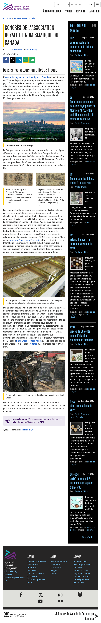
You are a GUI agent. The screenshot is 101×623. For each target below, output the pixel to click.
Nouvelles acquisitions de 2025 (81, 406)
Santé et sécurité (81, 576)
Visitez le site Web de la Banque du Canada (76, 617)
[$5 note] (18, 179)
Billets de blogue (27, 429)
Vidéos (53, 573)
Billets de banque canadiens (58, 563)
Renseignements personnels (81, 581)
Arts (87, 314)
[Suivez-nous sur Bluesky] (80, 595)
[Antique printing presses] (34, 371)
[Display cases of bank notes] (34, 276)
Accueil (7, 18)
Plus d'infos (87, 537)
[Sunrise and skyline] (34, 122)
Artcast (33, 343)
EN (97, 4)
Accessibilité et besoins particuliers (83, 563)
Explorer (80, 11)
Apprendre (94, 11)
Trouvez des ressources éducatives (33, 567)
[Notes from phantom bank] (50, 179)
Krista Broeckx (81, 186)
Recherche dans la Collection (35, 575)
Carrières (78, 567)
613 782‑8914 (9, 572)
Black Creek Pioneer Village (29, 340)
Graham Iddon (81, 55)
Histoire (73, 317)
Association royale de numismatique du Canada (26, 77)
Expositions (55, 567)
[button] (6, 60)
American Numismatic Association (25, 240)
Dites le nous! (34, 422)
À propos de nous (52, 11)
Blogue (53, 570)
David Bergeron (15, 49)
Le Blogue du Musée (24, 18)
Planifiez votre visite (36, 561)
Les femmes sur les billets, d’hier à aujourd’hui (82, 179)
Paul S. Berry (31, 49)
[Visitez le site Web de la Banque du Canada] (26, 614)
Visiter (68, 11)
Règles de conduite (82, 573)
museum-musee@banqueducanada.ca (14, 578)
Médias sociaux (81, 570)
